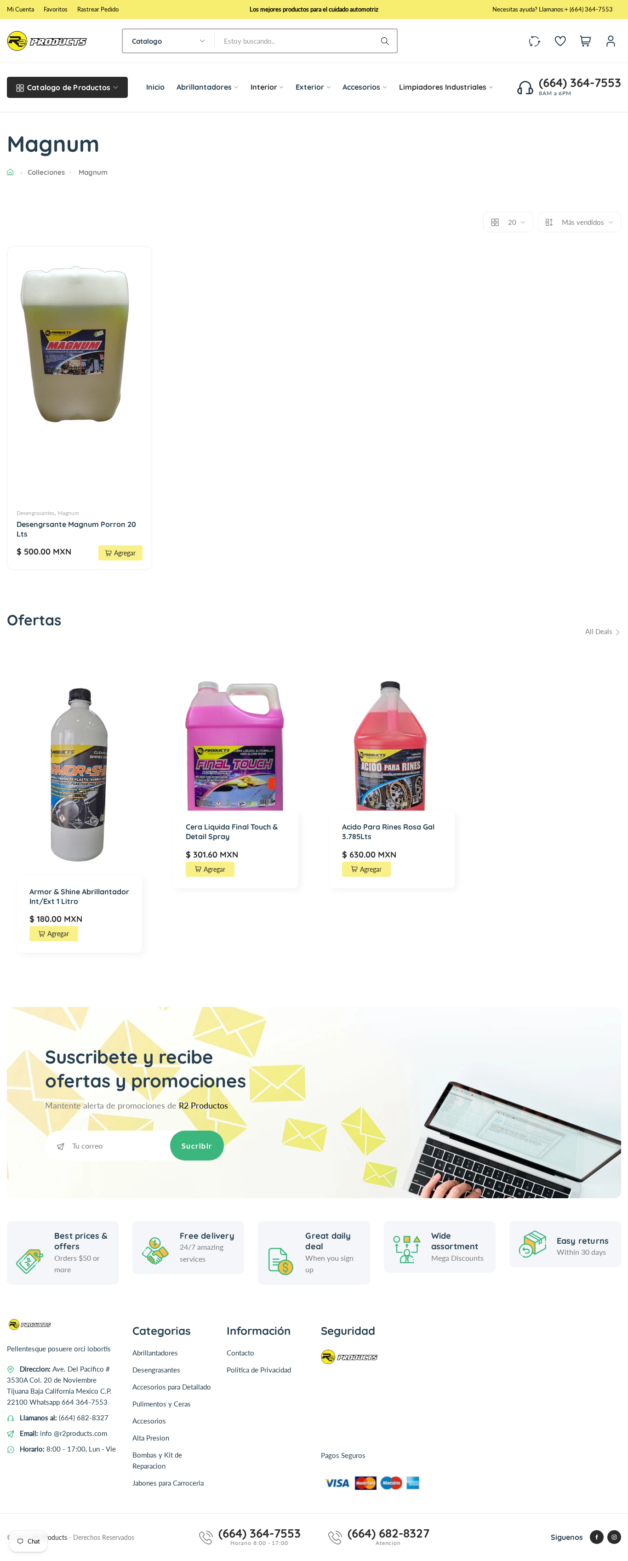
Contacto (240, 1353)
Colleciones (46, 172)
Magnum (68, 512)
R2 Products (50, 1537)
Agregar (125, 553)
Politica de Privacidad (259, 1370)
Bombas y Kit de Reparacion (157, 1460)
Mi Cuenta (20, 9)
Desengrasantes (35, 512)
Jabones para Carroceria (168, 1483)
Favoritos (56, 9)
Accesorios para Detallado (171, 1387)
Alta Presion (150, 1438)
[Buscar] (387, 40)
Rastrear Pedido (98, 9)
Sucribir (197, 1145)
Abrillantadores (155, 1353)
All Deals (599, 631)
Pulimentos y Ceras (161, 1404)
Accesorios (149, 1421)
